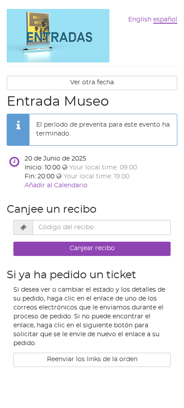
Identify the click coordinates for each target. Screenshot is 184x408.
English (139, 19)
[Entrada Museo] (58, 35)
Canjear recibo (92, 248)
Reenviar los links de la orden (92, 359)
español (165, 19)
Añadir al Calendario (56, 185)
